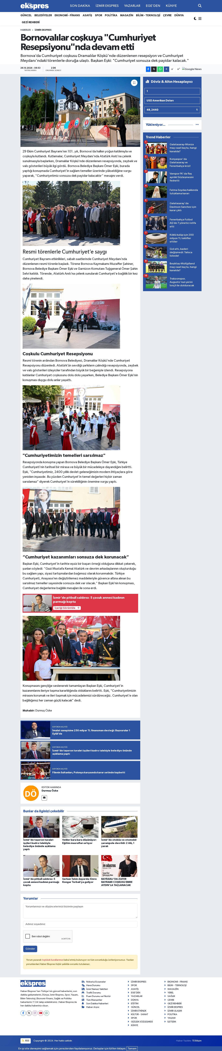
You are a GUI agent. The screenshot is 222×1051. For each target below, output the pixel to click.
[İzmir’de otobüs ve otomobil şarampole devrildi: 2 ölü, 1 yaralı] (119, 826)
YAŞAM (172, 1018)
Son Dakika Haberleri (97, 1003)
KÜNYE (171, 6)
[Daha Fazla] (166, 69)
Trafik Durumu (93, 992)
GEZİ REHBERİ (31, 22)
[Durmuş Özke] (31, 793)
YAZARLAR (132, 6)
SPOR (98, 15)
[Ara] (200, 6)
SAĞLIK (171, 996)
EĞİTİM (134, 1003)
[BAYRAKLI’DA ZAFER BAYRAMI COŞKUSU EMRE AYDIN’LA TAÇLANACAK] (119, 866)
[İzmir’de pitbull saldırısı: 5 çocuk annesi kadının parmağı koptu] (41, 866)
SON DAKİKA (80, 6)
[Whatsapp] (46, 1013)
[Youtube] (40, 1013)
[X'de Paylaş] (154, 69)
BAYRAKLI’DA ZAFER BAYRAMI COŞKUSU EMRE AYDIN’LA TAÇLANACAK (116, 882)
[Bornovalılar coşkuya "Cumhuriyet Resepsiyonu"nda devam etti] (80, 112)
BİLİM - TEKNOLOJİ (148, 15)
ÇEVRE (167, 15)
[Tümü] (197, 124)
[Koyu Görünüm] (195, 18)
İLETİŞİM (172, 1021)
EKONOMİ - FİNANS (67, 15)
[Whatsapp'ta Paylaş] (160, 69)
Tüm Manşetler (94, 1000)
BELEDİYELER (43, 15)
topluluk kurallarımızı (53, 960)
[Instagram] (35, 1013)
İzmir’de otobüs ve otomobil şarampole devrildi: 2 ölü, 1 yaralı (118, 843)
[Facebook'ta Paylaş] (148, 69)
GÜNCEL (26, 15)
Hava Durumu (93, 985)
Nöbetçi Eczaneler (96, 982)
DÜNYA (179, 15)
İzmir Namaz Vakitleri (97, 989)
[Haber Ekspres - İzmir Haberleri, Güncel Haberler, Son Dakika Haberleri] (34, 6)
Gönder (30, 948)
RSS (27, 1040)
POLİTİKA (111, 15)
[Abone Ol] (192, 69)
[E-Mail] (44, 798)
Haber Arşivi (92, 1007)
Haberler (25, 30)
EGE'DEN (153, 6)
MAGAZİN (126, 15)
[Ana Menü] (199, 18)
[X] (29, 1013)
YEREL (171, 992)
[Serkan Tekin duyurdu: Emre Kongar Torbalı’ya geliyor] (80, 866)
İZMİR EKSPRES (107, 6)
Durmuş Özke (50, 790)
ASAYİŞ (87, 15)
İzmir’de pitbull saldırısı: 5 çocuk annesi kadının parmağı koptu (41, 882)
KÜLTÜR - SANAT (139, 1014)
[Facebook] (23, 1013)
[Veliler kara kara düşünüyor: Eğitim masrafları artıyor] (80, 826)
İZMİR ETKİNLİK (138, 1011)
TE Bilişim (197, 1040)
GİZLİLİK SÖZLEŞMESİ (142, 1021)
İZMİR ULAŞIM (175, 1011)
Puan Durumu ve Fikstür (98, 996)
